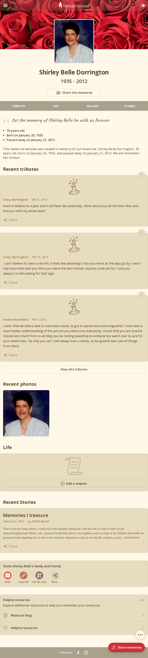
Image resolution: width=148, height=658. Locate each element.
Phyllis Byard (40, 521)
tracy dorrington (15, 199)
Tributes (18, 106)
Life (55, 106)
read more (131, 537)
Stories (129, 106)
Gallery (92, 106)
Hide (142, 599)
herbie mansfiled (15, 319)
